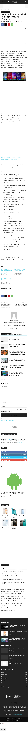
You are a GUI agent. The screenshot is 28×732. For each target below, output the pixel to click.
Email (1, 723)
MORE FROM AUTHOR (17, 334)
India (10, 288)
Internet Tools (4, 598)
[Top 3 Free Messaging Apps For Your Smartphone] (4, 657)
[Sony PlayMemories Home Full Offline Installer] (4, 650)
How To (3, 596)
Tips (8, 608)
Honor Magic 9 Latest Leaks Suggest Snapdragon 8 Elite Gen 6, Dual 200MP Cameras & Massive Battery (14, 579)
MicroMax (4, 601)
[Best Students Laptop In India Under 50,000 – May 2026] (4, 367)
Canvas (7, 591)
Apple (9, 589)
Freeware (7, 593)
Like (25, 451)
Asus (6, 288)
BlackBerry (22, 589)
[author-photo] (14, 318)
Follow (24, 454)
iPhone (10, 598)
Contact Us (20, 718)
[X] (5, 24)
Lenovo (18, 598)
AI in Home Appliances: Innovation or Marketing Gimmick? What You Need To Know (12, 574)
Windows (17, 608)
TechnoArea (9, 439)
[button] (2, 2)
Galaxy (13, 593)
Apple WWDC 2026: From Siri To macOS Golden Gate (13, 568)
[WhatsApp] (12, 24)
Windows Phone (4, 610)
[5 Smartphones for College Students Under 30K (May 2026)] (4, 360)
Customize (12, 591)
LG (21, 598)
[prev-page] (2, 379)
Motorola (17, 601)
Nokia (7, 603)
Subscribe (23, 460)
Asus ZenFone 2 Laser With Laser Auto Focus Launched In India (6, 280)
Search (2, 425)
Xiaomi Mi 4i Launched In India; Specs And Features (21, 305)
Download (18, 591)
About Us (8, 718)
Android (4, 589)
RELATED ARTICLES (6, 334)
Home (2, 9)
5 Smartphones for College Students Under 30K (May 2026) (13, 583)
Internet (21, 596)
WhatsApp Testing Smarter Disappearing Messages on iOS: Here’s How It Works (17, 373)
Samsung (4, 605)
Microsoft (11, 601)
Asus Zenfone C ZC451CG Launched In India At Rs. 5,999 (19, 271)
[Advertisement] (14, 6)
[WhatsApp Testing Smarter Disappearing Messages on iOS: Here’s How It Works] (4, 373)
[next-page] (4, 379)
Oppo (15, 603)
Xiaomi (11, 610)
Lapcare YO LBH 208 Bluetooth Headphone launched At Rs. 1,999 (6, 306)
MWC (22, 601)
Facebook (22, 591)
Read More (19, 442)
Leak (14, 598)
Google (19, 593)
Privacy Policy (13, 718)
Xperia (15, 610)
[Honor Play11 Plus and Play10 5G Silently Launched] (4, 346)
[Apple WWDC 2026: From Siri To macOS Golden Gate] (4, 339)
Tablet (3, 608)
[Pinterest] (9, 24)
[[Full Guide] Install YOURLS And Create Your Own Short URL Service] (4, 663)
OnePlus (11, 603)
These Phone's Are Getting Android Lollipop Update (12, 492)
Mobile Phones (8, 9)
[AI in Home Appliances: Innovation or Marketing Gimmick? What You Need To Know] (4, 640)
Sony (20, 605)
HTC (8, 596)
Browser (3, 591)
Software (16, 605)
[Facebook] (2, 24)
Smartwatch (11, 605)
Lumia (24, 598)
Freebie (2, 593)
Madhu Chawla (6, 21)
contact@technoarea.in (17, 714)
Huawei (12, 596)
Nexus (2, 603)
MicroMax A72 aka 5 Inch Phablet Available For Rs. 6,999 (13, 493)
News (8, 11)
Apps (13, 589)
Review (19, 603)
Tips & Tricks (12, 608)
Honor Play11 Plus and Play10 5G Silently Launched (13, 571)
